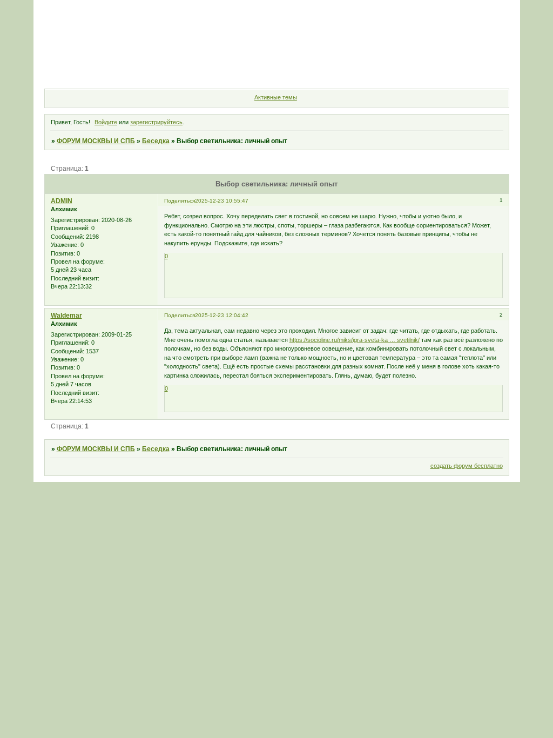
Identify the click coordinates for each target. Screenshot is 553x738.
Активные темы (275, 97)
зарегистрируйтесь (156, 122)
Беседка (156, 141)
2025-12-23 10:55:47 (221, 201)
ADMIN (61, 201)
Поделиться (179, 201)
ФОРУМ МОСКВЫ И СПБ (96, 141)
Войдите (106, 122)
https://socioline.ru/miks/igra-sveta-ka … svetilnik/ (354, 340)
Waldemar (66, 315)
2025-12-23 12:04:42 (221, 315)
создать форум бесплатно (466, 465)
